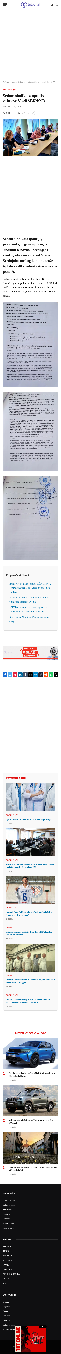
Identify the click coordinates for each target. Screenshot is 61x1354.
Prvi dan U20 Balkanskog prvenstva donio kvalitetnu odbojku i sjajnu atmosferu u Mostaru (28, 1001)
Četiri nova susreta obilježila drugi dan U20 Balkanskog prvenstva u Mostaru (29, 933)
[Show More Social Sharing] (33, 113)
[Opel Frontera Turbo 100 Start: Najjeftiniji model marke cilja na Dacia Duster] (30, 1053)
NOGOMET (8, 1246)
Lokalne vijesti (9, 1200)
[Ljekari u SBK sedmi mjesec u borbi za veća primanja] (30, 797)
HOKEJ (6, 1264)
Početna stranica (9, 82)
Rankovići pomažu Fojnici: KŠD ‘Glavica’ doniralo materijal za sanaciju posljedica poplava (30, 588)
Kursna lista (7, 1209)
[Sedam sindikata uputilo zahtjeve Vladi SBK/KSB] (30, 137)
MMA (5, 1283)
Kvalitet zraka (8, 1223)
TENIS (6, 1251)
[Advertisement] (30, 45)
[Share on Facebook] (14, 113)
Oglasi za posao (9, 1204)
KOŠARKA (7, 1255)
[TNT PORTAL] (30, 4)
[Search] (52, 4)
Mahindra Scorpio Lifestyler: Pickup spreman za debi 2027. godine (31, 1122)
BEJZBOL (7, 1278)
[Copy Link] (23, 113)
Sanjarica (6, 1214)
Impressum (7, 1306)
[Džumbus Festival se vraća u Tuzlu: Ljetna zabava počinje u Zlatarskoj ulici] (30, 1147)
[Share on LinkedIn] (28, 113)
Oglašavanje (7, 1320)
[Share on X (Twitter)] (19, 113)
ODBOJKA (7, 1269)
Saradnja (6, 1315)
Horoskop (7, 1218)
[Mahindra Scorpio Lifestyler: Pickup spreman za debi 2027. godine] (30, 1100)
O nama (6, 1301)
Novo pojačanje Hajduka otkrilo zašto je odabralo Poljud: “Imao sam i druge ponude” (29, 913)
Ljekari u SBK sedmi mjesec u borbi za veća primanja (28, 819)
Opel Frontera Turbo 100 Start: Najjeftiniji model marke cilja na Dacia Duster (32, 1074)
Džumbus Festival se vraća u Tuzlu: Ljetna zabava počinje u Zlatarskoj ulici (33, 1169)
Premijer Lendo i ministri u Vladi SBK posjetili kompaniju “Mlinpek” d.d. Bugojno (30, 981)
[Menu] (5, 4)
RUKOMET (7, 1260)
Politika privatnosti (10, 1329)
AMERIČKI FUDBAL (12, 1274)
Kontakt (6, 1311)
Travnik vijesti (10, 89)
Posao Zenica (8, 1227)
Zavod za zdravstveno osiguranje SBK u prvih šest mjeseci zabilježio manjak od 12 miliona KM (30, 866)
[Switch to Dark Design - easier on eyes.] (56, 4)
